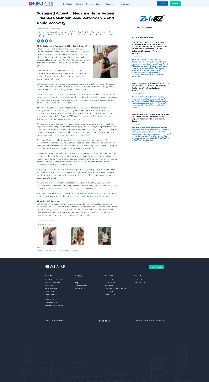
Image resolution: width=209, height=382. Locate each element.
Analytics (48, 297)
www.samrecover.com (93, 193)
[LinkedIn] (106, 321)
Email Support (139, 283)
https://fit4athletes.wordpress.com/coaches (97, 196)
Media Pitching (50, 291)
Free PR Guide (156, 267)
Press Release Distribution (54, 280)
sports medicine (65, 251)
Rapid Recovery (51, 251)
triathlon (75, 251)
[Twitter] (103, 321)
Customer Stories (81, 285)
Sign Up (175, 3)
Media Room (49, 300)
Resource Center (110, 280)
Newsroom (108, 285)
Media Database (51, 288)
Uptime (161, 320)
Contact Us (138, 280)
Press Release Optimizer (54, 305)
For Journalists (109, 283)
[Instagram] (109, 321)
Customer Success (51, 302)
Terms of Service (141, 320)
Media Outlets (109, 294)
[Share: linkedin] (46, 41)
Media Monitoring (51, 294)
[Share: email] (50, 41)
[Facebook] (99, 321)
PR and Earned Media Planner (115, 288)
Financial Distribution (52, 283)
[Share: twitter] (42, 41)
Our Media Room (81, 288)
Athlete (40, 251)
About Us (78, 280)
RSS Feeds (108, 291)
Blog (76, 283)
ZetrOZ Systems (44, 84)
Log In (162, 3)
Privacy (153, 320)
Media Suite (49, 285)
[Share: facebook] (38, 41)
